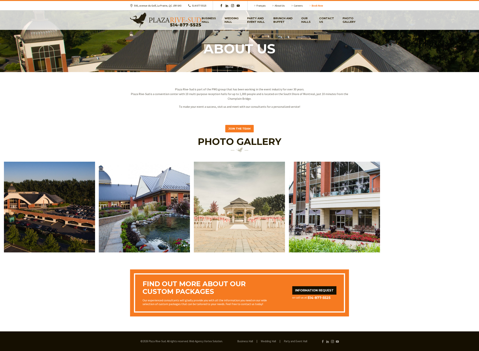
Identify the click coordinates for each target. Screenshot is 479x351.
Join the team (239, 128)
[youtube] (238, 5)
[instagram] (232, 5)
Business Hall (209, 20)
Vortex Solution (213, 341)
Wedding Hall (232, 20)
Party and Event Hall (256, 20)
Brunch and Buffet (283, 20)
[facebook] (221, 5)
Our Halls (306, 20)
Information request (314, 290)
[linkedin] (227, 5)
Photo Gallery (349, 20)
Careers (298, 5)
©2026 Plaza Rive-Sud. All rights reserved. (165, 341)
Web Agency (196, 341)
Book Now (317, 5)
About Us (280, 5)
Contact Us (326, 20)
